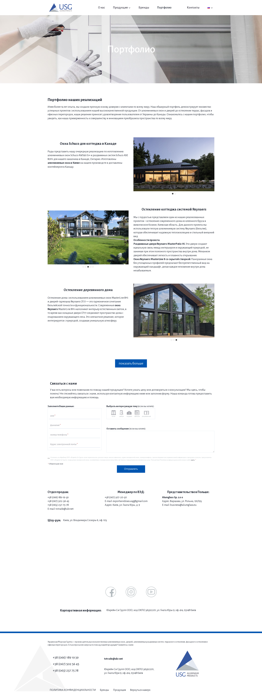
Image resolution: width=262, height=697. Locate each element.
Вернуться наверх (140, 690)
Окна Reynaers (141, 259)
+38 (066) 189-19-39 (58, 497)
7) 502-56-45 (62, 501)
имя (52, 416)
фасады (137, 416)
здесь (193, 460)
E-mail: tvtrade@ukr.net (61, 509)
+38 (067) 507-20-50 (116, 497)
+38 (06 (52, 501)
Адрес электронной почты (64, 444)
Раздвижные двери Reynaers (150, 244)
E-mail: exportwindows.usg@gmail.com (126, 501)
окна (113, 416)
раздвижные (146, 416)
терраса (129, 416)
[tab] (172, 193)
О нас (101, 7)
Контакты (193, 7)
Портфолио (164, 7)
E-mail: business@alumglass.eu (179, 505)
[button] (173, 164)
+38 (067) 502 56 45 (66, 664)
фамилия (55, 425)
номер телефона (59, 435)
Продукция (119, 690)
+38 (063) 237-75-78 (58, 505)
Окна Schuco (69, 144)
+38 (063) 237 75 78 (65, 670)
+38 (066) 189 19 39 (66, 657)
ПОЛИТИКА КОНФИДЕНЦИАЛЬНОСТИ (73, 690)
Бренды (144, 7)
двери (121, 416)
